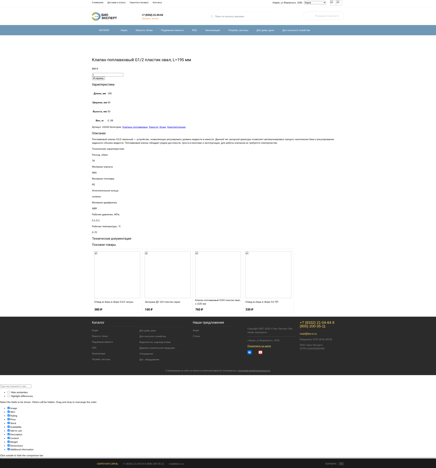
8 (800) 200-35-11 (317, 324)
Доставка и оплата (116, 2)
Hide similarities (19, 392)
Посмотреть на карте (259, 346)
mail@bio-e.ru (308, 333)
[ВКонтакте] (249, 352)
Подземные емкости (172, 30)
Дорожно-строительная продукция (157, 348)
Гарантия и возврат (139, 2)
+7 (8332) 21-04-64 (152, 14)
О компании (97, 2)
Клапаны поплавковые (135, 127)
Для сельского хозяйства (296, 30)
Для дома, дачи (265, 30)
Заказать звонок (150, 18)
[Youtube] (260, 352)
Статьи (196, 336)
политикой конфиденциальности (254, 370)
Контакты (157, 2)
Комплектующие (176, 127)
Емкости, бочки (144, 30)
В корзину (98, 78)
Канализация (212, 30)
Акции (124, 30)
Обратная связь (107, 463)
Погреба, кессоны (238, 30)
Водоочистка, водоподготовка (154, 342)
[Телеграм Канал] (255, 352)
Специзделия (146, 353)
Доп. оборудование (149, 359)
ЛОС (194, 30)
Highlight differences (21, 396)
